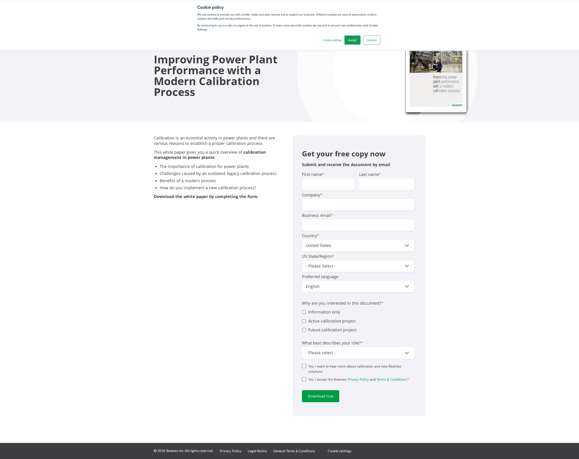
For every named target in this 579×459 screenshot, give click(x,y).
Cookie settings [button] (332, 40)
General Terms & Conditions (294, 451)
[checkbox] (358, 320)
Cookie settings (339, 451)
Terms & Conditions (392, 379)
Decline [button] (372, 40)
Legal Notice (257, 451)
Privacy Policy (358, 379)
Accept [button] (352, 40)
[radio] (358, 312)
